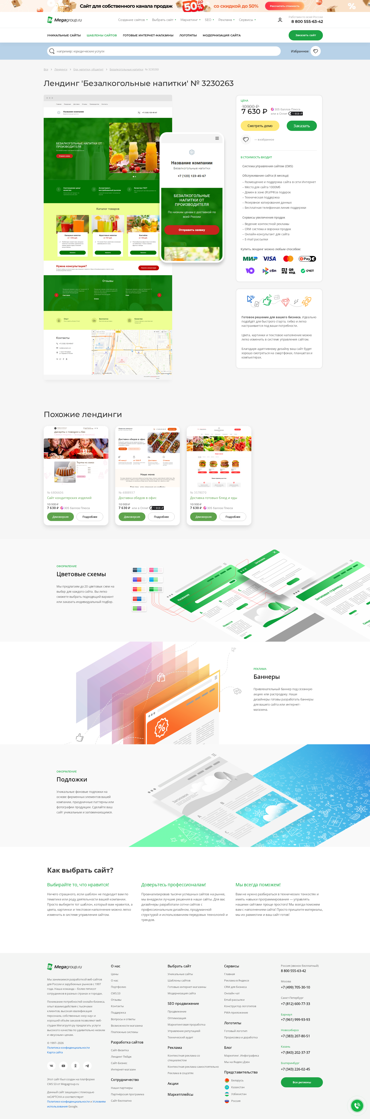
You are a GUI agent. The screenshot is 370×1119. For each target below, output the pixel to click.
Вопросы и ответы (123, 1019)
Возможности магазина (127, 1025)
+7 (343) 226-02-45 (295, 1069)
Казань (285, 1046)
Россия (235, 1101)
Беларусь (237, 1080)
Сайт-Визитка (120, 1050)
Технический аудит (180, 1037)
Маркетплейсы (180, 1094)
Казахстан (238, 1087)
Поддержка (118, 1012)
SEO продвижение (183, 1003)
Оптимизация (177, 1018)
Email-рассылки (234, 1000)
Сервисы (246, 20)
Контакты (117, 1006)
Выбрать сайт (162, 20)
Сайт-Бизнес (119, 1063)
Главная (229, 974)
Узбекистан (238, 1094)
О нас (114, 980)
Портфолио (118, 987)
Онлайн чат (232, 993)
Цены (114, 974)
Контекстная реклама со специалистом (184, 1058)
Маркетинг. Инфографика (241, 1055)
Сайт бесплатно (121, 1101)
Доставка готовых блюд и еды (213, 498)
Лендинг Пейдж (121, 1056)
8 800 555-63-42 (307, 21)
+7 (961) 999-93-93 (295, 1019)
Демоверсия (60, 517)
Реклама (225, 20)
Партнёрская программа (127, 1094)
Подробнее (89, 517)
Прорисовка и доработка (241, 1037)
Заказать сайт (305, 35)
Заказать (302, 125)
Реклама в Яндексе (236, 980)
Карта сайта (55, 1052)
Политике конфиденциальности (68, 1101)
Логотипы (188, 35)
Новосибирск (290, 1030)
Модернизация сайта (222, 35)
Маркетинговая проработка (186, 1024)
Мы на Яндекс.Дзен (237, 1062)
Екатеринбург (290, 1063)
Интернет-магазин (123, 1069)
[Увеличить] (100, 469)
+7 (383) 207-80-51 (295, 1036)
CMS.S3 (115, 993)
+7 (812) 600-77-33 (295, 1003)
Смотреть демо (260, 125)
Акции (173, 1083)
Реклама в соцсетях (181, 1073)
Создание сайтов (131, 20)
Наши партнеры (122, 1088)
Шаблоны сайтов (102, 35)
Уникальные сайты (64, 35)
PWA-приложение (236, 1012)
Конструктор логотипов (240, 1006)
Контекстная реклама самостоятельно (193, 1067)
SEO (208, 20)
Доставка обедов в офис (138, 498)
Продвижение (177, 1011)
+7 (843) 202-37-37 (295, 1052)
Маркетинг (189, 20)
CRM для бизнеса (235, 987)
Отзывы (116, 1000)
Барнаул (286, 1014)
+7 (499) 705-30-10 (295, 987)
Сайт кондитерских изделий (69, 498)
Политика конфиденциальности (68, 1047)
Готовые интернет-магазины (148, 35)
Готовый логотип (235, 1031)
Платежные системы (124, 1032)
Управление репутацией (184, 1031)
